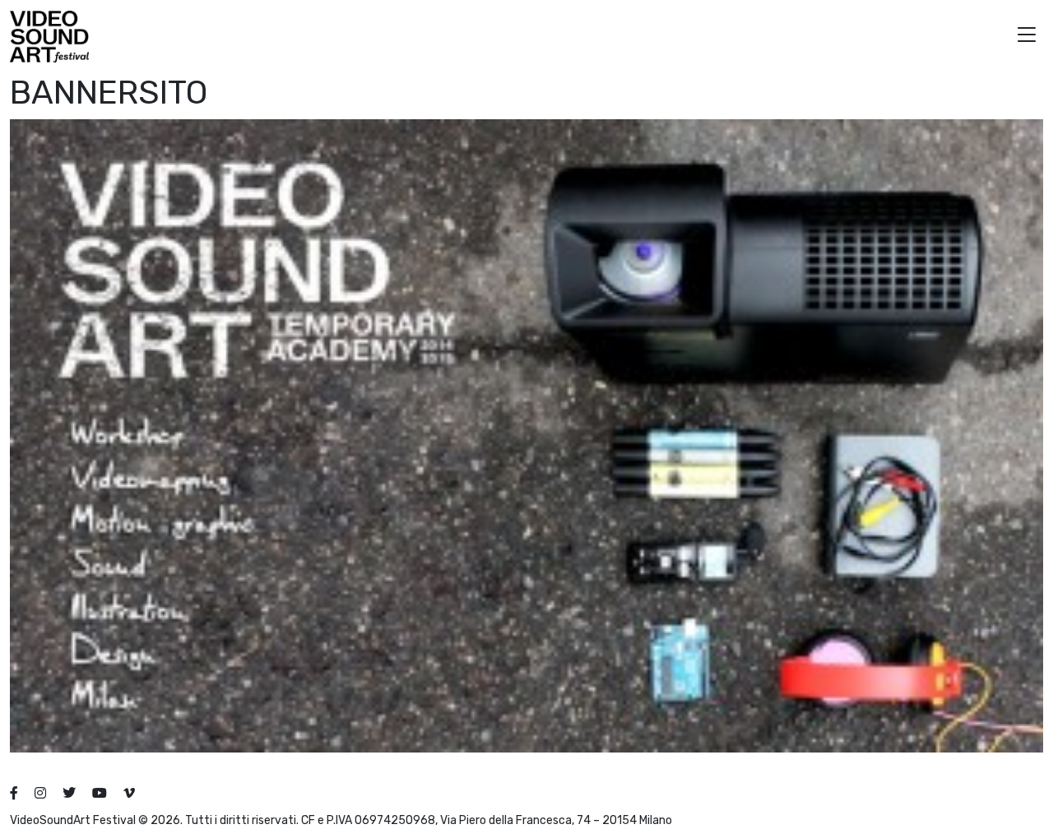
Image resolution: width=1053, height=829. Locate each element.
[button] (1026, 36)
